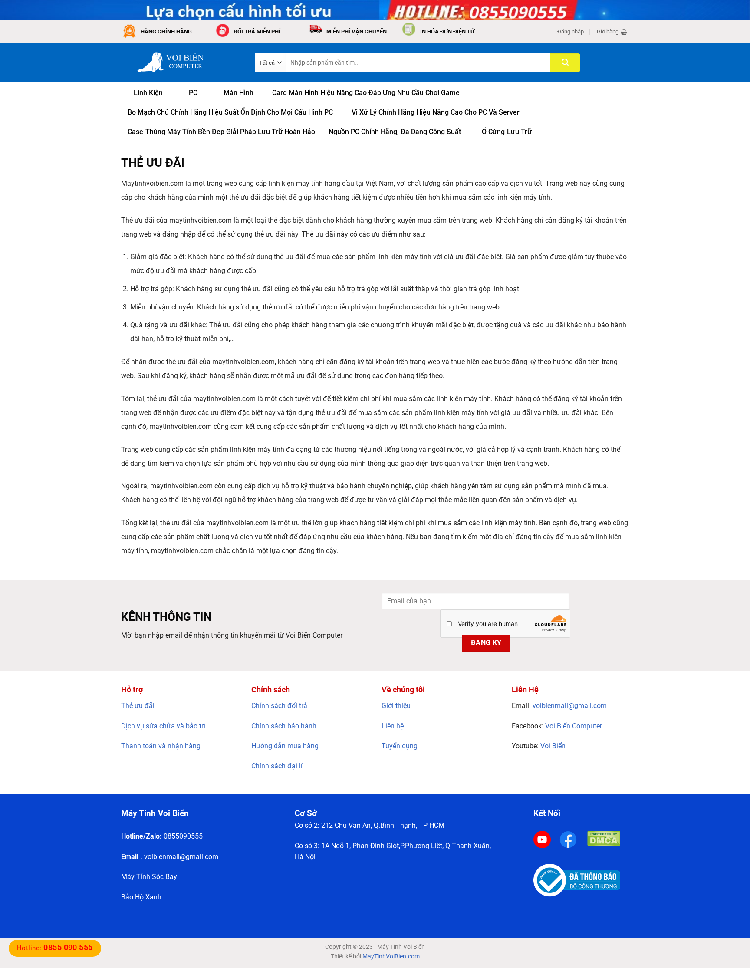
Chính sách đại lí (277, 766)
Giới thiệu (396, 705)
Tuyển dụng (400, 746)
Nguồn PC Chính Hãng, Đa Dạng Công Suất (395, 132)
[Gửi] (565, 62)
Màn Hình (238, 93)
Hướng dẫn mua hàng (285, 746)
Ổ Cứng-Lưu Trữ (507, 132)
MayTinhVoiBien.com (391, 956)
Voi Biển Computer (573, 726)
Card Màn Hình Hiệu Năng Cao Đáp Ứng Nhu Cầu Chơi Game (366, 93)
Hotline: (55, 948)
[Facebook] (568, 839)
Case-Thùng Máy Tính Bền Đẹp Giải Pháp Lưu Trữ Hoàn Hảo (221, 132)
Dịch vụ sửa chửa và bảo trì (163, 726)
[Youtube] (542, 839)
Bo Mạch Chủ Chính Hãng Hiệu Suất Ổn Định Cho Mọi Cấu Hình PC (230, 112)
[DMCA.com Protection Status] (603, 838)
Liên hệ (393, 726)
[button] (570, 31)
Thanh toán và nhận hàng (161, 746)
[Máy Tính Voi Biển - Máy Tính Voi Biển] (181, 62)
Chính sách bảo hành (283, 726)
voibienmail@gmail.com (570, 705)
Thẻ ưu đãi (138, 705)
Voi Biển (553, 746)
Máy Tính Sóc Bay (149, 877)
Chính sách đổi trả (279, 705)
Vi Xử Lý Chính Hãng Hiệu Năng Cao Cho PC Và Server (436, 112)
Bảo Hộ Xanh (141, 897)
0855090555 (183, 836)
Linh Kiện (148, 93)
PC (193, 93)
